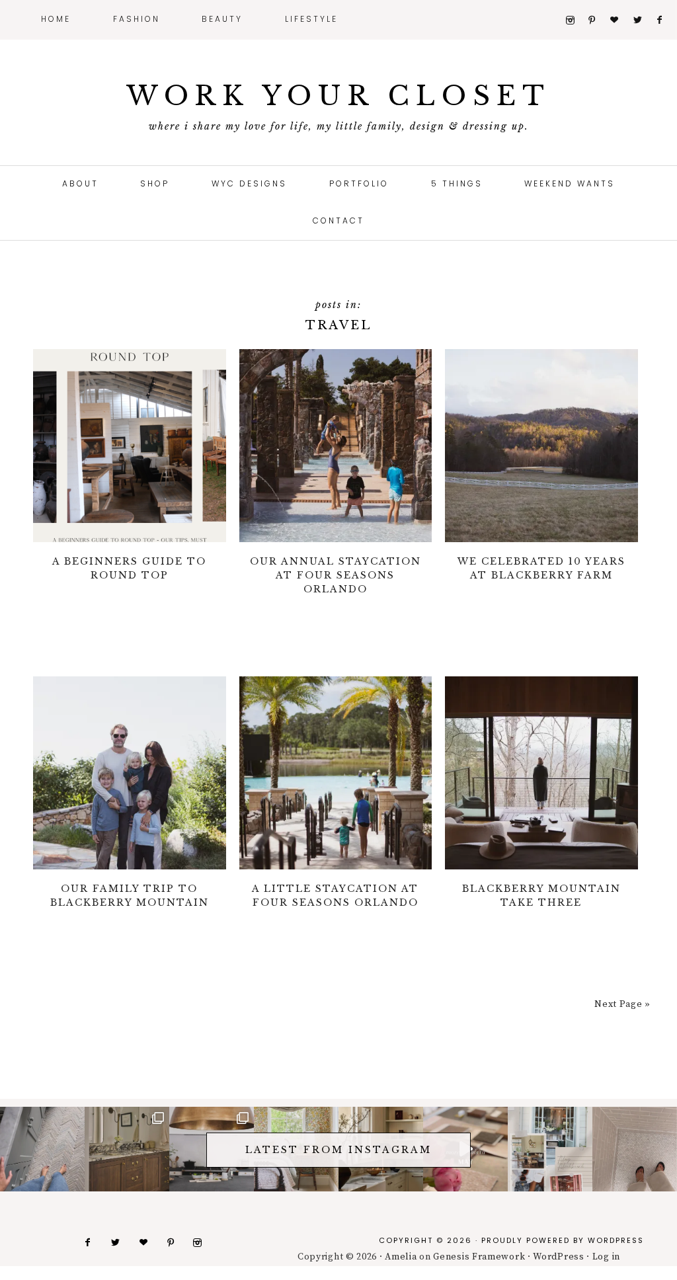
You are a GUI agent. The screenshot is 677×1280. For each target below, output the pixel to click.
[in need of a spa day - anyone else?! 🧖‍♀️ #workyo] (127, 1149)
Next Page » (622, 1004)
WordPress (616, 1240)
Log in (606, 1257)
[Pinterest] (597, 20)
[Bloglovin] (619, 20)
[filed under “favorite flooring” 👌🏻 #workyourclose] (42, 1149)
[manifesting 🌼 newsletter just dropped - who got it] (550, 1149)
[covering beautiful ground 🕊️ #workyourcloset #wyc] (634, 1149)
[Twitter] (643, 20)
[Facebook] (665, 20)
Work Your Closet (338, 95)
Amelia (401, 1257)
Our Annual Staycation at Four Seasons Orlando (335, 575)
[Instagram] (575, 20)
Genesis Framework (479, 1257)
